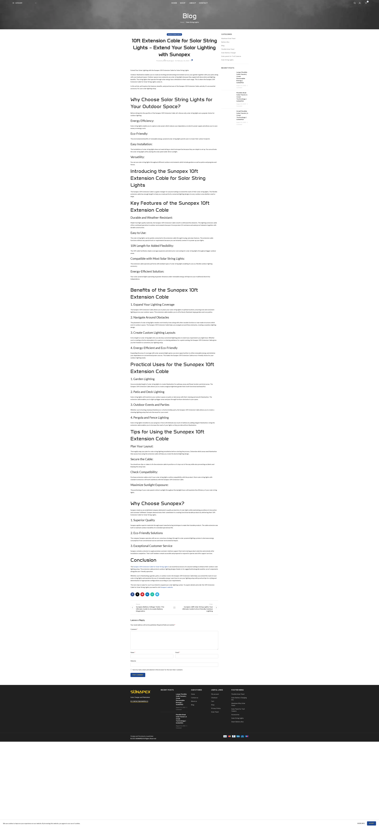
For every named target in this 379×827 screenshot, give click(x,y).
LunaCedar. (149, 736)
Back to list (174, 608)
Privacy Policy (216, 708)
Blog (222, 45)
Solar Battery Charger (228, 53)
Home (182, 22)
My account (215, 694)
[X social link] (137, 594)
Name (132, 652)
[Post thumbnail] (228, 80)
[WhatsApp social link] (152, 594)
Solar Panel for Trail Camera (238, 710)
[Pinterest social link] (142, 594)
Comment (134, 629)
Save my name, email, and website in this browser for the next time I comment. (158, 670)
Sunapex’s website (167, 587)
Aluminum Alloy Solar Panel (238, 704)
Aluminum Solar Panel (228, 38)
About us (194, 701)
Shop (212, 705)
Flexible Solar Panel (227, 49)
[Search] (355, 3)
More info (361, 823)
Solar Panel (215, 712)
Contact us (194, 698)
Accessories (235, 714)
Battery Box (225, 42)
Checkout (214, 698)
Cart (212, 701)
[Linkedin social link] (147, 594)
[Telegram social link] (157, 594)
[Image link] (140, 691)
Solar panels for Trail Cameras (231, 56)
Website (133, 661)
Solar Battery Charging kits (239, 699)
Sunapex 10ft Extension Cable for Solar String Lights (150, 567)
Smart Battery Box (237, 722)
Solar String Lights (192, 22)
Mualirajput (170, 61)
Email (177, 652)
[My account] (360, 3)
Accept (371, 823)
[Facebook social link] (132, 594)
